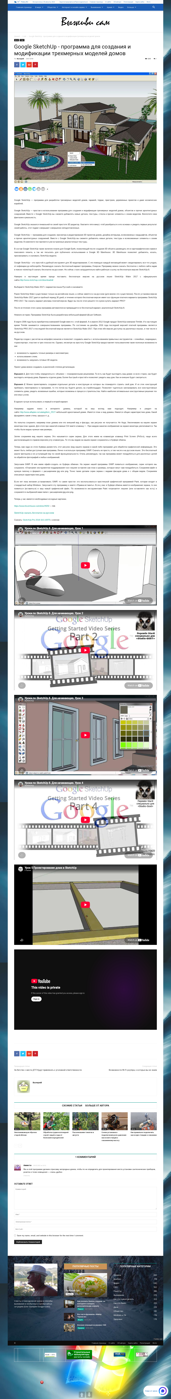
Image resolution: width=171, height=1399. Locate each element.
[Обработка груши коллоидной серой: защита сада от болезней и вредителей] (56, 1121)
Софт (24, 36)
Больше (130, 7)
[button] (153, 7)
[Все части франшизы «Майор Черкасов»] (69, 1317)
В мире (38, 7)
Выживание (96, 7)
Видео (121, 7)
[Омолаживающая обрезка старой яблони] (27, 1121)
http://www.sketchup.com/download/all (36, 280)
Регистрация (128, 2)
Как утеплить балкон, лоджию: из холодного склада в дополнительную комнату (91, 1303)
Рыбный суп (72, 1290)
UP (82, 1395)
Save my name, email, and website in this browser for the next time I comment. (50, 1235)
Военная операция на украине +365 (91, 1325)
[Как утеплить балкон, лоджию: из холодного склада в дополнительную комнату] (69, 1304)
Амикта (27, 1165)
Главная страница (96, 2)
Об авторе (117, 2)
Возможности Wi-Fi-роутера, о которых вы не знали (133, 1070)
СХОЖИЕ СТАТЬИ (72, 1105)
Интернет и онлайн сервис (73, 7)
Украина (81, 1328)
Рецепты (70, 1294)
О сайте (108, 2)
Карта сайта (140, 2)
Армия (109, 7)
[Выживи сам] (85, 22)
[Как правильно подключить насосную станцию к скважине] (144, 1121)
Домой (17, 36)
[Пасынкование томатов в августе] (85, 1121)
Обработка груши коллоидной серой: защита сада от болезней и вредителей (55, 1135)
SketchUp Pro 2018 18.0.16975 (36, 520)
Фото (148, 2)
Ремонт (80, 1309)
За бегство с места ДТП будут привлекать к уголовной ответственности (48, 1070)
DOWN (89, 1395)
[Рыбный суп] (85, 1285)
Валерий (20, 59)
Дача (16, 40)
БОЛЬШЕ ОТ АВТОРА (97, 1105)
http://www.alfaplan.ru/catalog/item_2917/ (38, 412)
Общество (51, 7)
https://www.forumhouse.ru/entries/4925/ (31, 506)
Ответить (27, 1175)
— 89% (50, 1355)
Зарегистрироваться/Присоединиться (73, 2)
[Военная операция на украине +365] (69, 1328)
